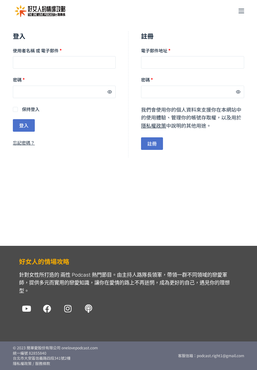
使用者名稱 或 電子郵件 (37, 50)
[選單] (241, 11)
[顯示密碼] (110, 92)
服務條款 (42, 363)
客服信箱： (187, 355)
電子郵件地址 (155, 50)
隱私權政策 (153, 125)
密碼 (19, 80)
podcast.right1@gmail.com (220, 355)
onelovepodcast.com (79, 347)
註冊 (152, 143)
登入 (24, 125)
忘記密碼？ (24, 143)
